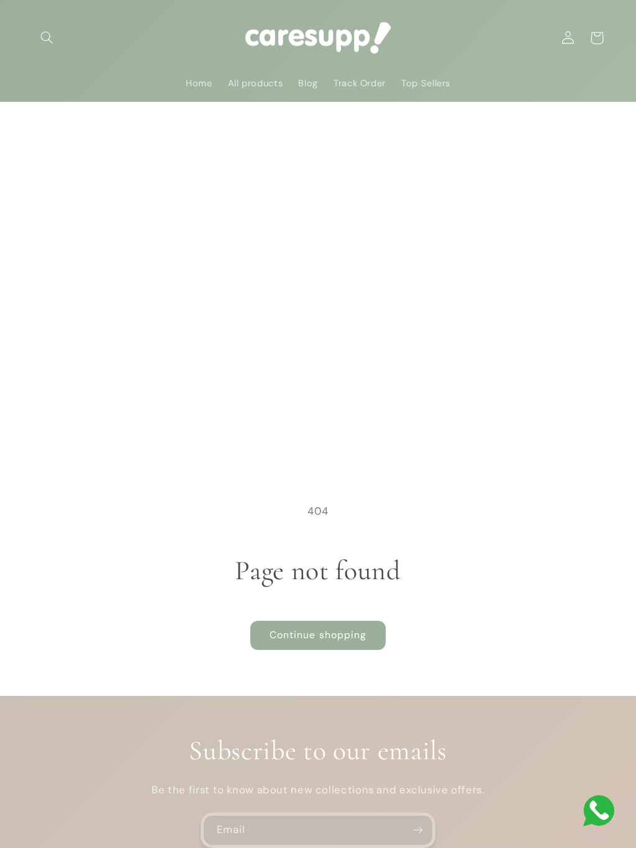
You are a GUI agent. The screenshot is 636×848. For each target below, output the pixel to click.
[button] (47, 38)
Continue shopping (318, 634)
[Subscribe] (418, 830)
